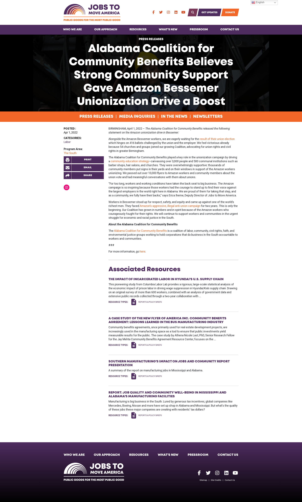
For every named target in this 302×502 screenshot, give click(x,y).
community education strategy (130, 161)
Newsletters (208, 117)
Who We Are (72, 29)
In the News (174, 117)
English (259, 2)
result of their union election (217, 139)
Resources (137, 29)
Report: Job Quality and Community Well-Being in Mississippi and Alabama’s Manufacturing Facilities (167, 394)
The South (70, 153)
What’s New (168, 29)
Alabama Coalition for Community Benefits (140, 230)
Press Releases (151, 39)
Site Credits (216, 480)
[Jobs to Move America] (92, 12)
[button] (84, 175)
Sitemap (203, 480)
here (142, 251)
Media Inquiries (137, 117)
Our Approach (105, 29)
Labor (67, 142)
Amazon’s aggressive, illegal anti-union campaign (170, 206)
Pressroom (199, 29)
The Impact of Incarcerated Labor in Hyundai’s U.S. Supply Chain (166, 279)
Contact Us (229, 29)
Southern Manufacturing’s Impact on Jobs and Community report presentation (169, 363)
